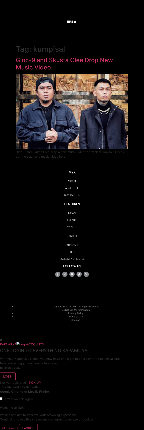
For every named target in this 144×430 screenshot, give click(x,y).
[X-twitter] (86, 274)
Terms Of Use (76, 316)
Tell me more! (9, 428)
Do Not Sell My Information (76, 309)
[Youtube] (72, 274)
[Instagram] (65, 274)
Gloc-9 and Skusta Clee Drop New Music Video (64, 63)
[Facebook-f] (57, 274)
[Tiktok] (79, 274)
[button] (60, 21)
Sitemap (75, 320)
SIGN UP (34, 382)
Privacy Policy (75, 313)
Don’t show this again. (18, 399)
